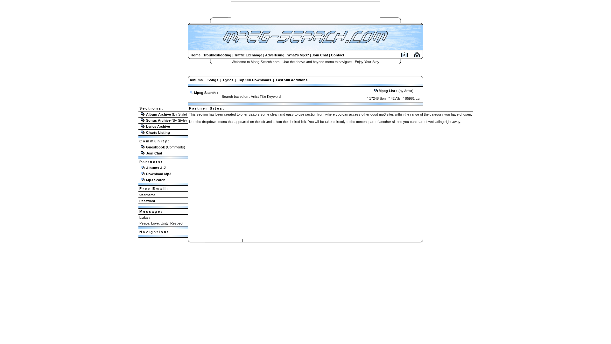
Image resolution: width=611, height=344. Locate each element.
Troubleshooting (217, 55)
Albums (196, 80)
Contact (337, 55)
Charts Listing (158, 132)
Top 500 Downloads (254, 80)
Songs (212, 80)
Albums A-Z (156, 168)
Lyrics (228, 80)
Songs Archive (158, 120)
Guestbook (155, 147)
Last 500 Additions (291, 80)
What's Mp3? (298, 55)
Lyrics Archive (158, 126)
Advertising (274, 55)
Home (195, 55)
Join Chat (320, 55)
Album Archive (158, 114)
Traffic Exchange (248, 55)
